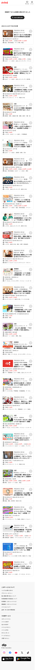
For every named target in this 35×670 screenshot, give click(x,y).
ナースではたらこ (5, 635)
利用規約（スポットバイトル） (9, 601)
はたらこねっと (5, 633)
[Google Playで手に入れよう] (23, 659)
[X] (22, 652)
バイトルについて (5, 607)
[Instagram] (4, 652)
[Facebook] (10, 652)
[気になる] (30, 31)
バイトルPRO (4, 630)
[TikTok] (28, 652)
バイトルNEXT (5, 621)
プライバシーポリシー (7, 593)
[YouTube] (16, 652)
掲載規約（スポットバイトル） (9, 604)
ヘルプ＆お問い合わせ (7, 590)
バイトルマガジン (5, 627)
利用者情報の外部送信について (9, 598)
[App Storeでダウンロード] (7, 659)
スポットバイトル (5, 619)
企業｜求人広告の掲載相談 (8, 609)
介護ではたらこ (5, 638)
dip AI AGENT (4, 624)
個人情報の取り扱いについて (8, 596)
